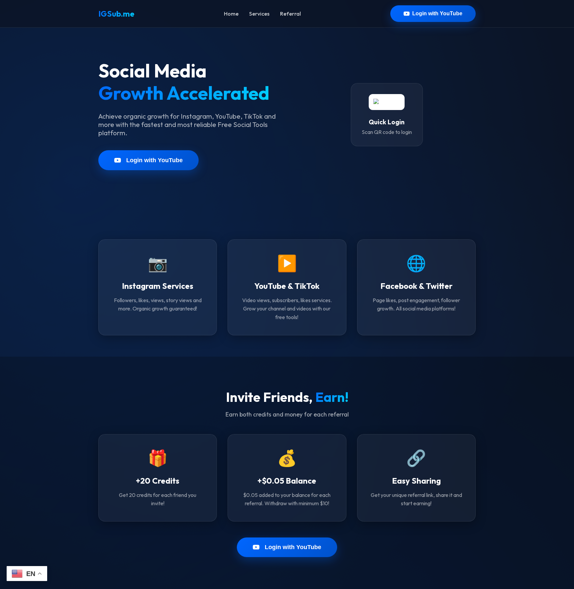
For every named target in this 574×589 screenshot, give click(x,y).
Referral (290, 13)
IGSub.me (116, 14)
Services (259, 13)
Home (231, 13)
